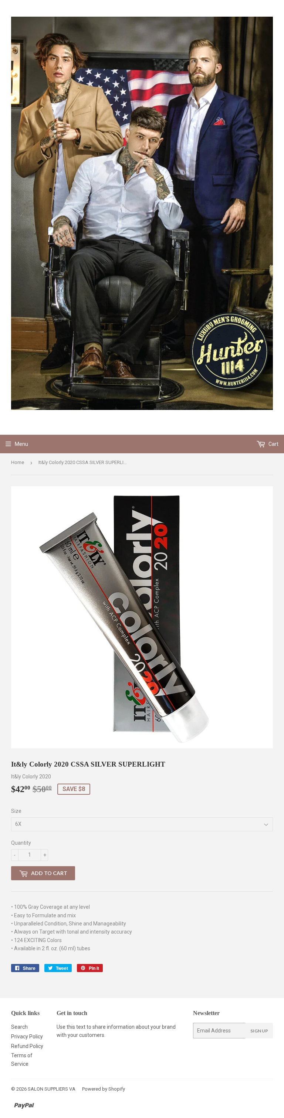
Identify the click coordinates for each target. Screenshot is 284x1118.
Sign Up (259, 1031)
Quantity (21, 843)
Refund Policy (27, 1046)
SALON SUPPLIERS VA (51, 1089)
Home (17, 462)
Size (16, 811)
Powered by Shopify (103, 1089)
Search (19, 1027)
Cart (272, 444)
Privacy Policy (27, 1036)
